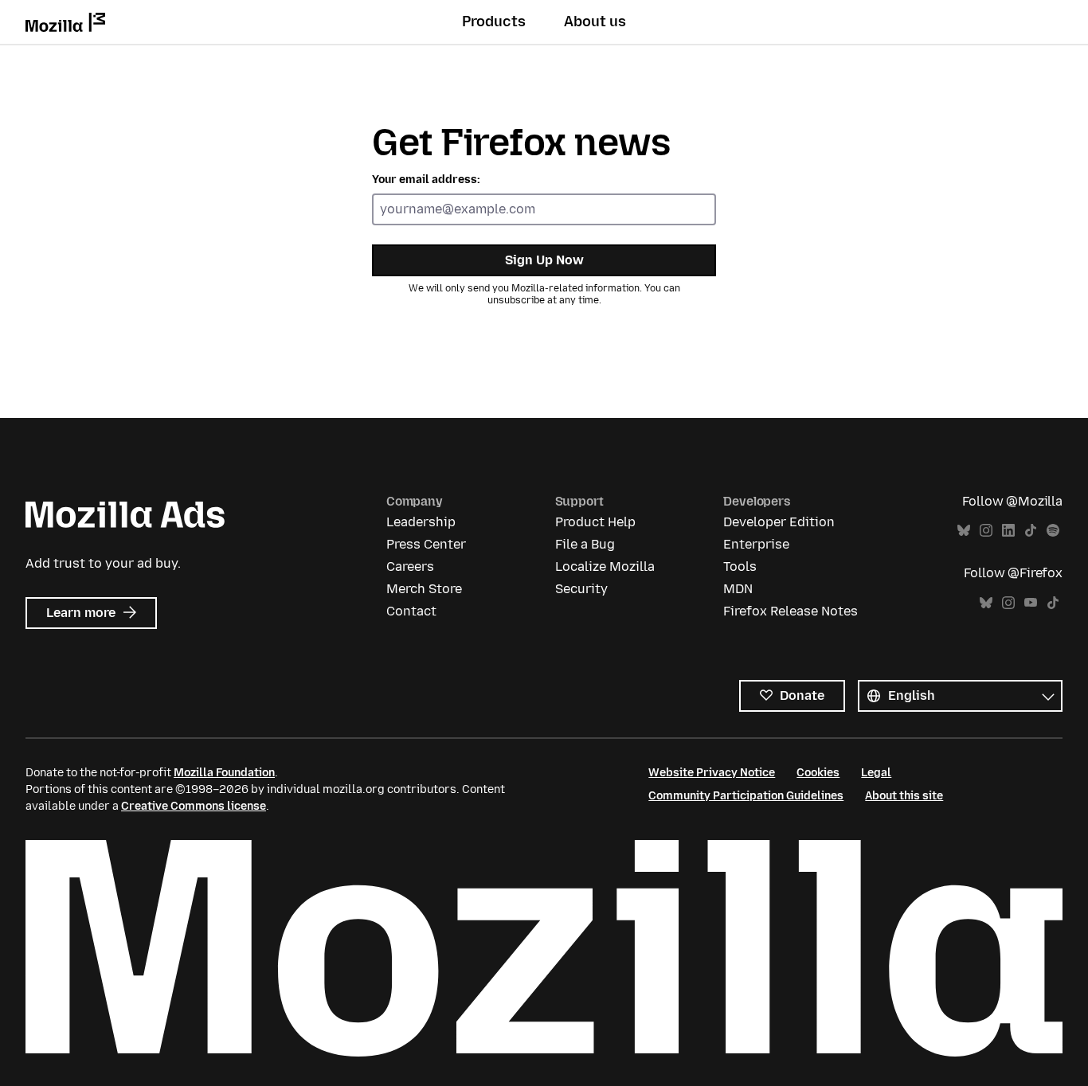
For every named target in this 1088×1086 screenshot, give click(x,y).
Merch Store (424, 588)
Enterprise (756, 544)
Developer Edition (779, 521)
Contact (411, 611)
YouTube (1030, 603)
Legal (876, 772)
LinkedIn (1008, 531)
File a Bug (585, 544)
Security (581, 588)
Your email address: (426, 179)
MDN (738, 588)
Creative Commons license (193, 806)
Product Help (595, 521)
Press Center (426, 544)
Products (494, 21)
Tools (740, 566)
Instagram (986, 531)
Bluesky (963, 531)
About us (595, 21)
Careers (410, 566)
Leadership (421, 521)
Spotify (1053, 531)
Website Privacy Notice (711, 772)
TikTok (1030, 531)
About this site (904, 796)
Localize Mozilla (605, 566)
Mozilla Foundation (224, 772)
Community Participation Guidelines (745, 796)
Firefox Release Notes (790, 611)
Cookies (817, 772)
